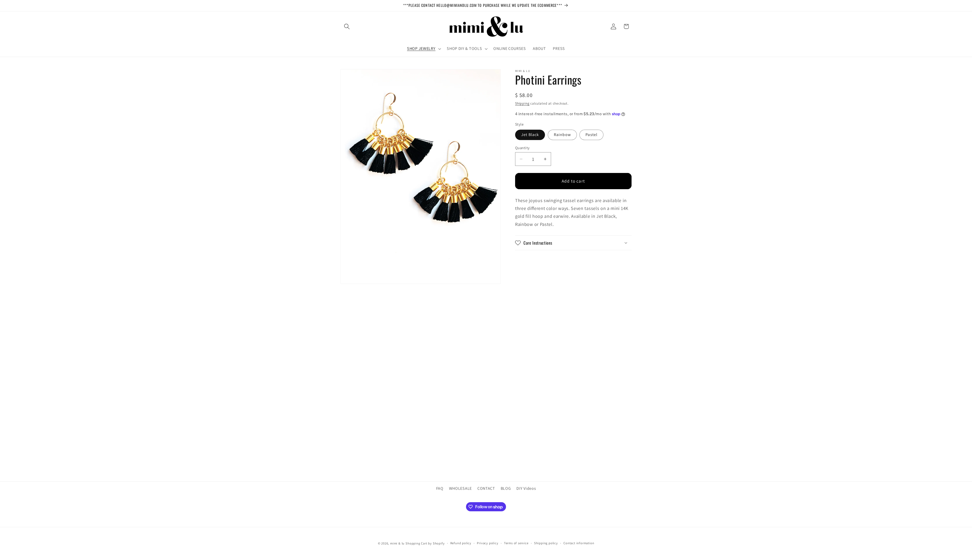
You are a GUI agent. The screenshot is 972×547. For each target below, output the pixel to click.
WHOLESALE (460, 488)
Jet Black (530, 134)
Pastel (591, 134)
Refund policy (460, 543)
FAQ (439, 488)
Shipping (522, 103)
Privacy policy (487, 543)
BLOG (506, 488)
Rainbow (562, 134)
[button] (346, 26)
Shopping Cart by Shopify (425, 543)
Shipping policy (546, 543)
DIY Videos (526, 488)
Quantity (522, 147)
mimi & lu (397, 543)
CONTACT (486, 488)
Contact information (578, 543)
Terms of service (516, 543)
